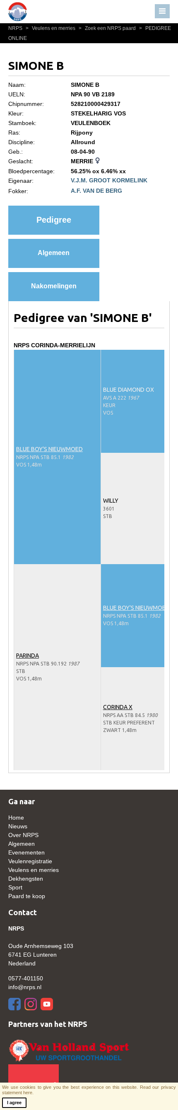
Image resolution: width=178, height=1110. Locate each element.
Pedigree (53, 219)
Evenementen (26, 852)
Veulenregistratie (30, 861)
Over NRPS (23, 835)
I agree (14, 1102)
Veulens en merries (51, 28)
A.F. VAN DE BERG (96, 190)
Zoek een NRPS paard (108, 28)
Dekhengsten (25, 878)
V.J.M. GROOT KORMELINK (109, 180)
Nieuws (17, 826)
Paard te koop (26, 896)
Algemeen (54, 252)
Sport (15, 887)
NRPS (16, 28)
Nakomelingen (54, 286)
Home (16, 817)
